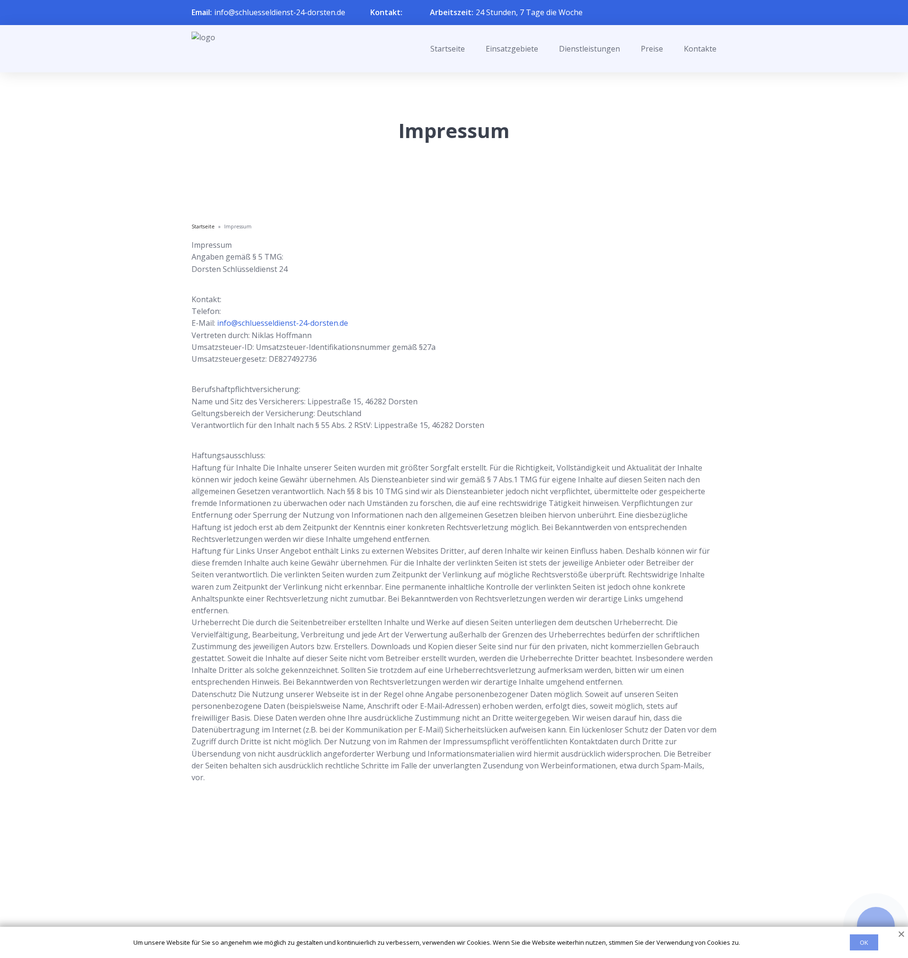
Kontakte (700, 49)
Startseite (447, 49)
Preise (652, 49)
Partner (441, 901)
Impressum (448, 916)
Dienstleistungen (589, 49)
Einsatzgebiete (512, 49)
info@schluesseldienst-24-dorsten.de (279, 12)
